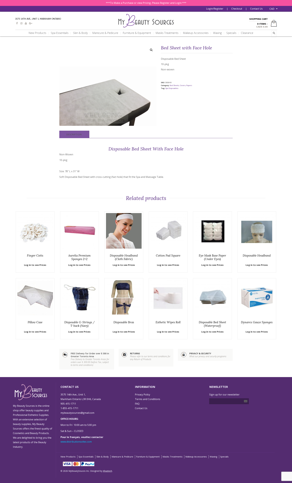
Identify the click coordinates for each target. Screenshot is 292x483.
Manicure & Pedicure (122, 456)
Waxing (213, 456)
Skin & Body (102, 456)
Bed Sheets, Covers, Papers (181, 85)
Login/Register (214, 8)
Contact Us (256, 8)
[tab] (74, 134)
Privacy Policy (142, 394)
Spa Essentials (86, 456)
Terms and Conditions (147, 399)
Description (74, 134)
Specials (224, 456)
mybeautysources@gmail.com (77, 412)
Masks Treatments (172, 456)
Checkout (236, 8)
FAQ (137, 403)
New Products (68, 456)
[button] (151, 50)
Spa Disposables (171, 88)
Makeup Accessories (196, 456)
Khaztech (107, 470)
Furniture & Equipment (148, 456)
